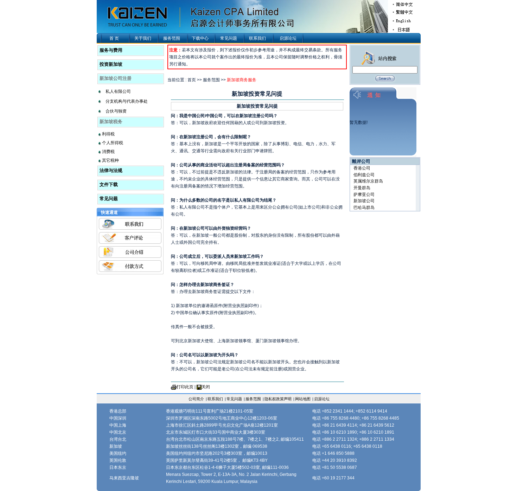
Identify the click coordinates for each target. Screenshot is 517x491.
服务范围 (171, 38)
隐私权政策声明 (278, 399)
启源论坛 (288, 38)
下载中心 (200, 38)
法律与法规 (111, 170)
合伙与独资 (116, 111)
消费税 (108, 151)
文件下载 (109, 184)
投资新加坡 (111, 64)
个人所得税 (112, 142)
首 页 (114, 38)
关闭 (206, 386)
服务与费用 (111, 50)
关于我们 (142, 38)
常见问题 (228, 38)
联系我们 (257, 38)
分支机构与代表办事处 (127, 101)
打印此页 (185, 386)
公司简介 (196, 399)
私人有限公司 (118, 91)
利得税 (108, 134)
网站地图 (303, 399)
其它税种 (110, 160)
